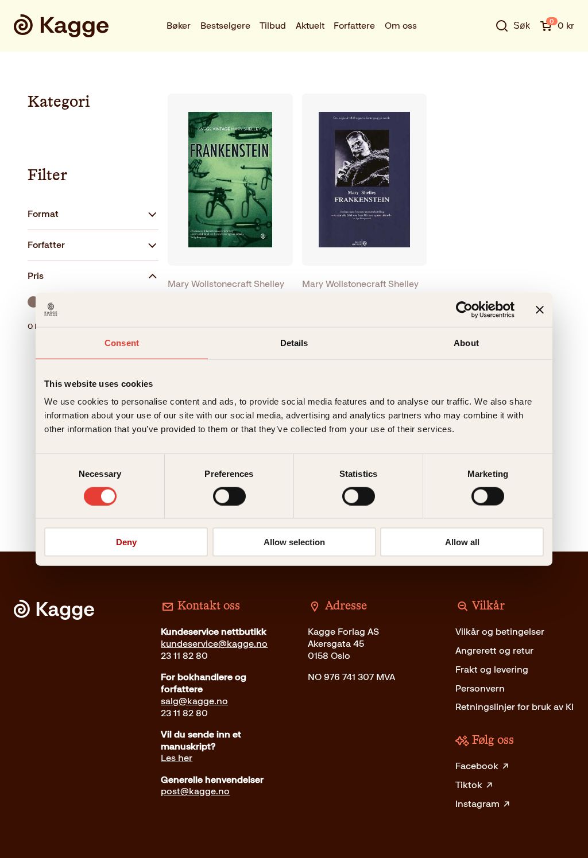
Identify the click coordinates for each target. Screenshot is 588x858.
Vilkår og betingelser (499, 631)
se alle (476, 59)
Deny (126, 542)
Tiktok (468, 784)
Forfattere (354, 25)
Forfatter (46, 244)
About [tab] (466, 342)
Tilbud (273, 25)
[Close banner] (540, 309)
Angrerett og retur (494, 650)
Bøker (179, 25)
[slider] (33, 302)
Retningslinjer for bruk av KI (514, 706)
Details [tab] (294, 342)
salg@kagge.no (194, 701)
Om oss (401, 25)
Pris (36, 275)
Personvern (480, 688)
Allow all (462, 542)
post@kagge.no (195, 791)
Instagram (477, 803)
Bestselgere (225, 25)
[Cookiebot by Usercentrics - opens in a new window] (464, 309)
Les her (176, 757)
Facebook (476, 765)
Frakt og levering (491, 669)
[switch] (229, 496)
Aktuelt (310, 25)
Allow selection (294, 542)
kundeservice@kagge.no (214, 643)
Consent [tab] (122, 342)
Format (43, 213)
